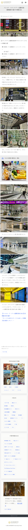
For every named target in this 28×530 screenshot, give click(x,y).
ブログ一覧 (4, 351)
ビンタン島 (6, 427)
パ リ (22, 418)
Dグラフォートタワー (8, 462)
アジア (13, 390)
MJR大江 (18, 446)
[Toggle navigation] (25, 2)
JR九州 (5, 418)
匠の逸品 (13, 415)
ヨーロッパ (6, 390)
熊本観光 (6, 405)
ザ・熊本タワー (7, 459)
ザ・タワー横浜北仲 (8, 471)
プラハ (14, 421)
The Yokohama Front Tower (9, 468)
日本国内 (16, 387)
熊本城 (12, 405)
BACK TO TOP (14, 515)
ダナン (13, 427)
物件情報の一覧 (7, 440)
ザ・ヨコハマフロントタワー (9, 465)
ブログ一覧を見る (7, 509)
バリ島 (15, 424)
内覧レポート (14, 402)
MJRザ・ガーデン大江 (8, 446)
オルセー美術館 (7, 421)
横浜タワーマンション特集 (9, 474)
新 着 (5, 387)
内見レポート (16, 440)
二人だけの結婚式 (7, 424)
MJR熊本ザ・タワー (14, 418)
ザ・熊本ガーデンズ (17, 459)
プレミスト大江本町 (8, 443)
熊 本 (10, 387)
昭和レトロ (6, 415)
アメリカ (19, 390)
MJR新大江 (17, 449)
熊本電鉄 (20, 415)
